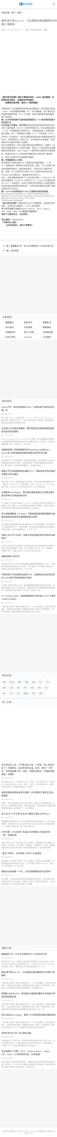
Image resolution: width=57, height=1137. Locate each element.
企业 (4, 693)
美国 (19, 682)
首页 (13, 13)
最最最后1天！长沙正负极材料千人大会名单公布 (32, 246)
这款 (32, 688)
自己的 (12, 682)
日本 (11, 693)
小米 (18, 693)
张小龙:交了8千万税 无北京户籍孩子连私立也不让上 (25, 814)
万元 (46, 688)
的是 (4, 688)
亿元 (47, 682)
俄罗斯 (26, 693)
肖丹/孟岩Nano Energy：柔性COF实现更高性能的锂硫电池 (28, 1015)
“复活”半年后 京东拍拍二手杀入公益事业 (21, 853)
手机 (18, 688)
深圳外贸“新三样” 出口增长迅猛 (16, 1033)
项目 (33, 693)
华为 (25, 688)
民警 (40, 693)
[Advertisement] (28, 60)
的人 (40, 682)
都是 (26, 682)
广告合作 (19, 1131)
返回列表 (15, 251)
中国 (4, 682)
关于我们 (5, 1131)
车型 (39, 688)
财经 (19, 13)
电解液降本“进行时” (10, 556)
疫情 (33, 682)
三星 (11, 688)
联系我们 (12, 1131)
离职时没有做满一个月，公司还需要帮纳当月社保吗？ (26, 871)
